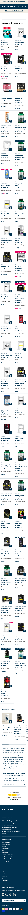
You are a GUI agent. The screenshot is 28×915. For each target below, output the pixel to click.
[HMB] (21, 400)
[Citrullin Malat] (7, 204)
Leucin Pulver (19, 438)
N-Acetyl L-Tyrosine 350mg (6, 581)
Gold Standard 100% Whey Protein (18, 729)
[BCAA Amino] (21, 59)
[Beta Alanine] (7, 287)
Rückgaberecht (6, 829)
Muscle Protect (5, 69)
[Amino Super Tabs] (7, 345)
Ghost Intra (4, 42)
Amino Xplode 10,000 (5, 524)
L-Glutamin (4, 155)
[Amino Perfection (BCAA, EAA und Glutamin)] (21, 287)
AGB (3, 850)
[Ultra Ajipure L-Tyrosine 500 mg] (21, 653)
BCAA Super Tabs (6, 240)
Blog (3, 878)
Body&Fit (7, 905)
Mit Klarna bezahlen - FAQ (9, 827)
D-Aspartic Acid (6, 637)
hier (6, 890)
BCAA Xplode (5, 267)
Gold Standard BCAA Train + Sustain (19, 99)
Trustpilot (4, 833)
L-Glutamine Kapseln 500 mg (20, 156)
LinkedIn (4, 876)
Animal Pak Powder (18, 524)
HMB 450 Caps (19, 609)
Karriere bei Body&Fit (8, 855)
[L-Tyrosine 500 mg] (21, 204)
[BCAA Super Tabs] (7, 230)
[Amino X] (21, 319)
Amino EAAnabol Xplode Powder (20, 382)
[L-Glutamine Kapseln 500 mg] (21, 145)
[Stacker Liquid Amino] (21, 542)
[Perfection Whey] (7, 718)
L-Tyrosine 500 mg (21, 214)
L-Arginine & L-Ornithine (19, 496)
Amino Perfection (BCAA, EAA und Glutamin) (20, 298)
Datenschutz (5, 848)
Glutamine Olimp (20, 580)
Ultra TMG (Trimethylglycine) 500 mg (21, 467)
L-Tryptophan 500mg (19, 185)
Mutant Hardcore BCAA (6, 693)
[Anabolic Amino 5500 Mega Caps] (7, 542)
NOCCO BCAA (5, 185)
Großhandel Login (7, 857)
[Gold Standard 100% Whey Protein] (19, 718)
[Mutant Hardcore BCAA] (7, 682)
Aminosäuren (11, 14)
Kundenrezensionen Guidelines (11, 831)
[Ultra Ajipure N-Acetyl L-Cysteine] (7, 455)
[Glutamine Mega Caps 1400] (7, 599)
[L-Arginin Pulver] (7, 319)
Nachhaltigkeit (6, 844)
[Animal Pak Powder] (21, 513)
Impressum (5, 853)
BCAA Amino (19, 69)
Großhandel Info (7, 859)
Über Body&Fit (6, 842)
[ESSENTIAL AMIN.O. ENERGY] (7, 87)
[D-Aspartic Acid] (7, 627)
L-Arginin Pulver (6, 329)
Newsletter (5, 880)
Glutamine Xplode (20, 637)
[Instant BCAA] (21, 32)
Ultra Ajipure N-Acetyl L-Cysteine (6, 466)
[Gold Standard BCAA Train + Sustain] (21, 87)
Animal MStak (5, 438)
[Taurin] (21, 345)
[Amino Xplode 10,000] (7, 513)
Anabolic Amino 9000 (6, 496)
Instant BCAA (19, 42)
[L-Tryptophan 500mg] (21, 174)
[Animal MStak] (7, 428)
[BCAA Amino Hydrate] (7, 400)
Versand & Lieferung (8, 823)
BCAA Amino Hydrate (5, 411)
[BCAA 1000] (7, 653)
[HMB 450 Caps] (21, 599)
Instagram (5, 872)
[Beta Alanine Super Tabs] (7, 372)
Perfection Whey (7, 728)
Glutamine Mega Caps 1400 (6, 609)
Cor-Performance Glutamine (20, 268)
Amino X (17, 329)
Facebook (4, 874)
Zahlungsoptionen (7, 825)
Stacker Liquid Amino (19, 553)
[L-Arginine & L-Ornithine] (21, 485)
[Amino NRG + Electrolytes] (7, 117)
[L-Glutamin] (7, 145)
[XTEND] (21, 230)
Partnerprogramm (7, 861)
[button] (22, 6)
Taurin (17, 355)
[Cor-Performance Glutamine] (21, 257)
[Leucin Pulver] (21, 428)
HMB (16, 410)
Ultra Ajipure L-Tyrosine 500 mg (20, 664)
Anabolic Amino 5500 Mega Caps (6, 553)
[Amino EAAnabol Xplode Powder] (21, 372)
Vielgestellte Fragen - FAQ (9, 821)
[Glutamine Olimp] (21, 570)
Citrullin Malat (5, 214)
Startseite (4, 14)
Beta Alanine (5, 297)
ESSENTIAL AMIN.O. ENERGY (6, 98)
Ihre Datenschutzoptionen (9, 863)
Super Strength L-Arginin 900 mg (20, 128)
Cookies (4, 846)
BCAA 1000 (4, 663)
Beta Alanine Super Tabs (5, 382)
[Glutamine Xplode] (21, 627)
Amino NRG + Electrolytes (5, 128)
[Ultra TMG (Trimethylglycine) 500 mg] (21, 455)
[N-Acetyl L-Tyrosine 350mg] (7, 570)
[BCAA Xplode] (7, 257)
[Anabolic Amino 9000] (7, 485)
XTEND (17, 240)
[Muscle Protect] (7, 59)
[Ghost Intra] (7, 32)
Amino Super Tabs (6, 355)
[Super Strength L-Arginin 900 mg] (21, 117)
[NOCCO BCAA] (7, 174)
